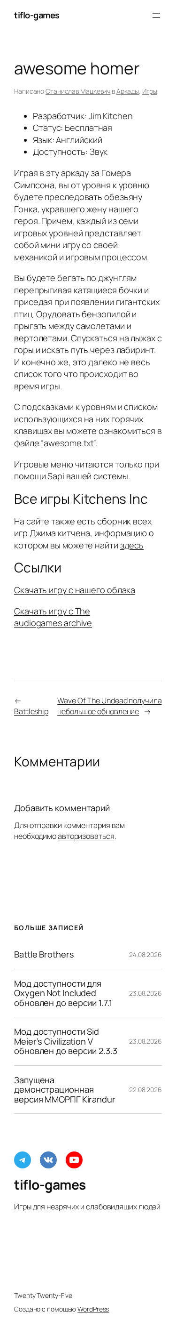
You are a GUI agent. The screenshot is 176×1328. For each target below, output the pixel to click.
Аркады (127, 91)
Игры (149, 91)
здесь (132, 545)
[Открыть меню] (156, 15)
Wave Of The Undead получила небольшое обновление (109, 705)
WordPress (93, 1308)
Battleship (31, 711)
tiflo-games (37, 15)
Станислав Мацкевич (78, 91)
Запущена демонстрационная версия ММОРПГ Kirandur (64, 1089)
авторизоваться (86, 836)
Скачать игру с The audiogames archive (53, 617)
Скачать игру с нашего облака (74, 590)
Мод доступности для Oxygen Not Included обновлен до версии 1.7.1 (63, 993)
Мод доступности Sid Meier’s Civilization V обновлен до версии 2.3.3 (65, 1041)
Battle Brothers (44, 954)
